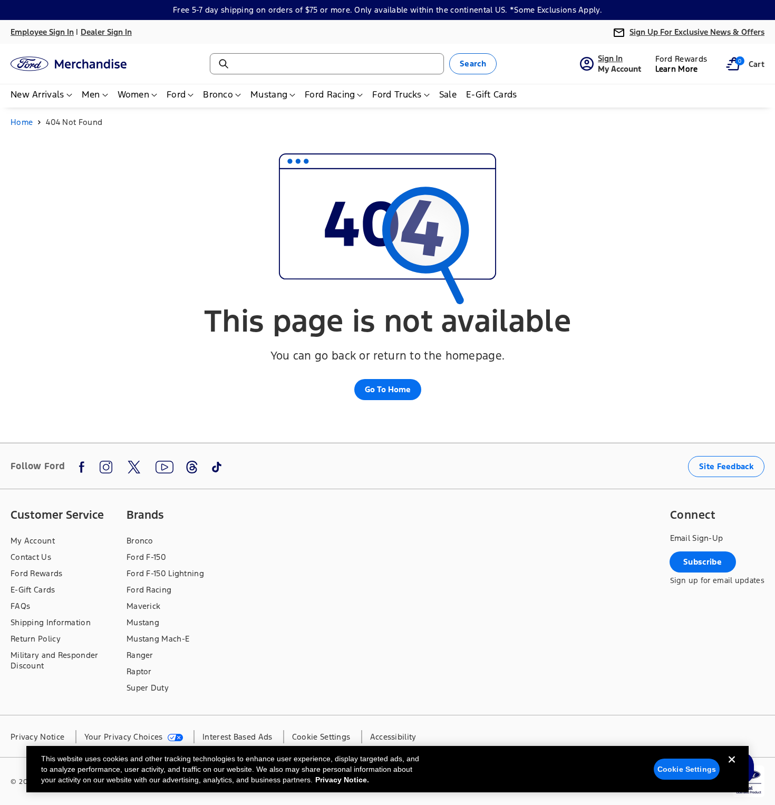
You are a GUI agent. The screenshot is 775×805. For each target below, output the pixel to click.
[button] (732, 63)
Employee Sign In (42, 32)
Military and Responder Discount (55, 660)
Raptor (139, 671)
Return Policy (36, 639)
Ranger (140, 655)
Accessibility (393, 737)
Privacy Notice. (342, 779)
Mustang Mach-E (158, 639)
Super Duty (148, 688)
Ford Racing (149, 590)
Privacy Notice (37, 737)
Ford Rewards (37, 573)
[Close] (731, 768)
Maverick (143, 606)
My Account (33, 541)
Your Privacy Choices (124, 737)
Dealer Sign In (106, 32)
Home (22, 122)
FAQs (20, 606)
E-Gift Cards (33, 590)
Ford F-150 (146, 557)
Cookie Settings (686, 769)
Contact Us (31, 557)
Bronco (140, 541)
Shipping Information (51, 622)
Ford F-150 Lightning (165, 573)
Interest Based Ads (237, 737)
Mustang (143, 622)
